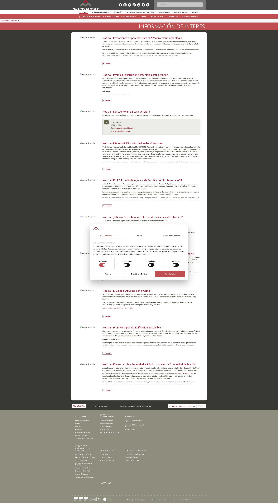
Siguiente (191, 406)
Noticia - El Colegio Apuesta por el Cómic (126, 290)
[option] (83, 12)
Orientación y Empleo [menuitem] (190, 16)
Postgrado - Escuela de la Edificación (133, 421)
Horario (77, 423)
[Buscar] (200, 4)
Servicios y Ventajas (106, 420)
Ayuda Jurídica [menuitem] (173, 16)
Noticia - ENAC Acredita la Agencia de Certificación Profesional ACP (142, 180)
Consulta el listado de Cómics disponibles (117, 308)
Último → (201, 406)
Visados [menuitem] (143, 16)
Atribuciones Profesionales (84, 439)
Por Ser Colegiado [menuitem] (112, 16)
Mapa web (181, 500)
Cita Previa (78, 429)
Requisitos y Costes (106, 423)
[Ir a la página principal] (85, 5)
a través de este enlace (184, 374)
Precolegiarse (104, 429)
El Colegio (84, 12)
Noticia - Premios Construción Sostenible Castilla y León (135, 74)
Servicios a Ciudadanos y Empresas (140, 12)
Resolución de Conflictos (83, 471)
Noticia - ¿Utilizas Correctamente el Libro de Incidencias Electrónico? (142, 217)
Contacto (189, 500)
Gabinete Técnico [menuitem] (157, 16)
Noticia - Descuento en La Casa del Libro (126, 111)
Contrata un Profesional (83, 454)
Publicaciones (164, 12)
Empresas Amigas (81, 435)
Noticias (195, 12)
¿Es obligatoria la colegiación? (109, 432)
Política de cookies (156, 500)
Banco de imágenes (131, 457)
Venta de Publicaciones (107, 460)
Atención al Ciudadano (82, 468)
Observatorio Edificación (83, 432)
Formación (118, 12)
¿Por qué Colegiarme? (100, 12)
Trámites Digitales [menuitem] (129, 16)
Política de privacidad (142, 500)
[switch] (127, 265)
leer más (108, 63)
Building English (130, 429)
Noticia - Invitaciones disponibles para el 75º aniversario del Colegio (142, 37)
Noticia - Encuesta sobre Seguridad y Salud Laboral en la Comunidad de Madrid (149, 364)
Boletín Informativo (106, 457)
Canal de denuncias (170, 500)
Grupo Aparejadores (82, 420)
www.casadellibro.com (121, 131)
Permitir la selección (139, 274)
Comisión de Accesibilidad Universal (83, 464)
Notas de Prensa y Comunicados (135, 454)
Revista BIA (104, 454)
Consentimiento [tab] (106, 236)
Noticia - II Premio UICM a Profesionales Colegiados (132, 143)
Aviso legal (130, 500)
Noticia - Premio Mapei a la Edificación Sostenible (131, 327)
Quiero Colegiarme (106, 426)
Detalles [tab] (139, 236)
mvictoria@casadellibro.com (123, 128)
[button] (79, 406)
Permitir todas (170, 274)
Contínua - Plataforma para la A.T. (134, 425)
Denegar (108, 274)
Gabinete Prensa (180, 12)
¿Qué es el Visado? (81, 460)
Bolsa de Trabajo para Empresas (85, 457)
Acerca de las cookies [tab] (171, 236)
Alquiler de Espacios (81, 474)
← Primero (173, 406)
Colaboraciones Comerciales (84, 477)
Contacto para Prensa (132, 460)
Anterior (182, 406)
